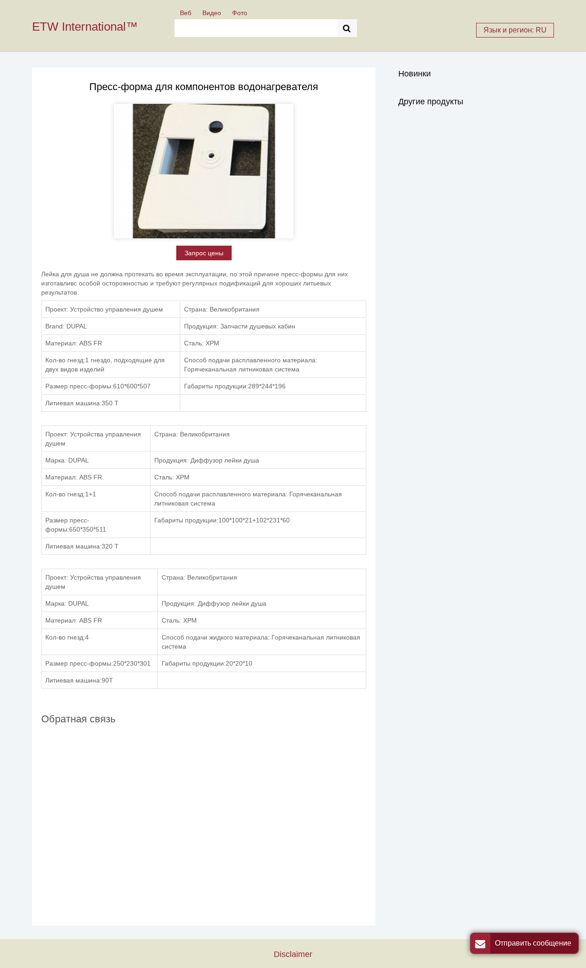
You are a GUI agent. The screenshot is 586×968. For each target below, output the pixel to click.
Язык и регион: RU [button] (515, 30)
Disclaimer (293, 954)
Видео (211, 12)
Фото (239, 12)
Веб (185, 12)
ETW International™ (85, 26)
